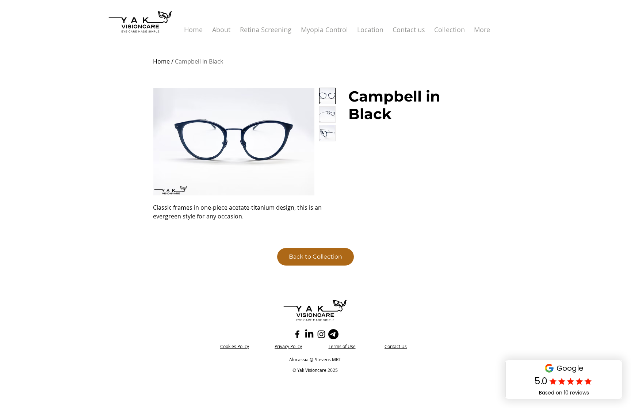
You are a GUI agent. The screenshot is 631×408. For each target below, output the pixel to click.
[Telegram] (333, 334)
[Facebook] (297, 334)
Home (161, 61)
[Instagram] (321, 334)
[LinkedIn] (309, 334)
